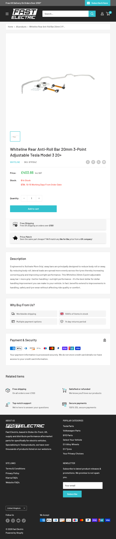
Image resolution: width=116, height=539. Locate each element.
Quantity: (14, 198)
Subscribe (72, 494)
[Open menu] (7, 14)
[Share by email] (104, 162)
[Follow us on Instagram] (13, 520)
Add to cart (33, 208)
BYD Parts (68, 435)
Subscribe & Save (100, 3)
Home (10, 26)
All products (21, 26)
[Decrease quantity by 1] (24, 198)
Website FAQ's (13, 482)
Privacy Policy (12, 473)
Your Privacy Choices (73, 453)
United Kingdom (14, 508)
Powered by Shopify (14, 533)
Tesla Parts (68, 426)
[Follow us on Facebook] (8, 520)
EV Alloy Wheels (71, 444)
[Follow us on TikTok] (24, 520)
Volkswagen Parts (71, 430)
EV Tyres (67, 449)
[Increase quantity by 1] (39, 198)
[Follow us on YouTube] (18, 520)
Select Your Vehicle (72, 439)
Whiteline (15, 162)
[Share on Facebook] (88, 162)
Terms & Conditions (15, 468)
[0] (108, 13)
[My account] (102, 13)
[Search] (92, 14)
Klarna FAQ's (12, 477)
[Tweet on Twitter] (99, 162)
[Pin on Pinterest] (93, 162)
